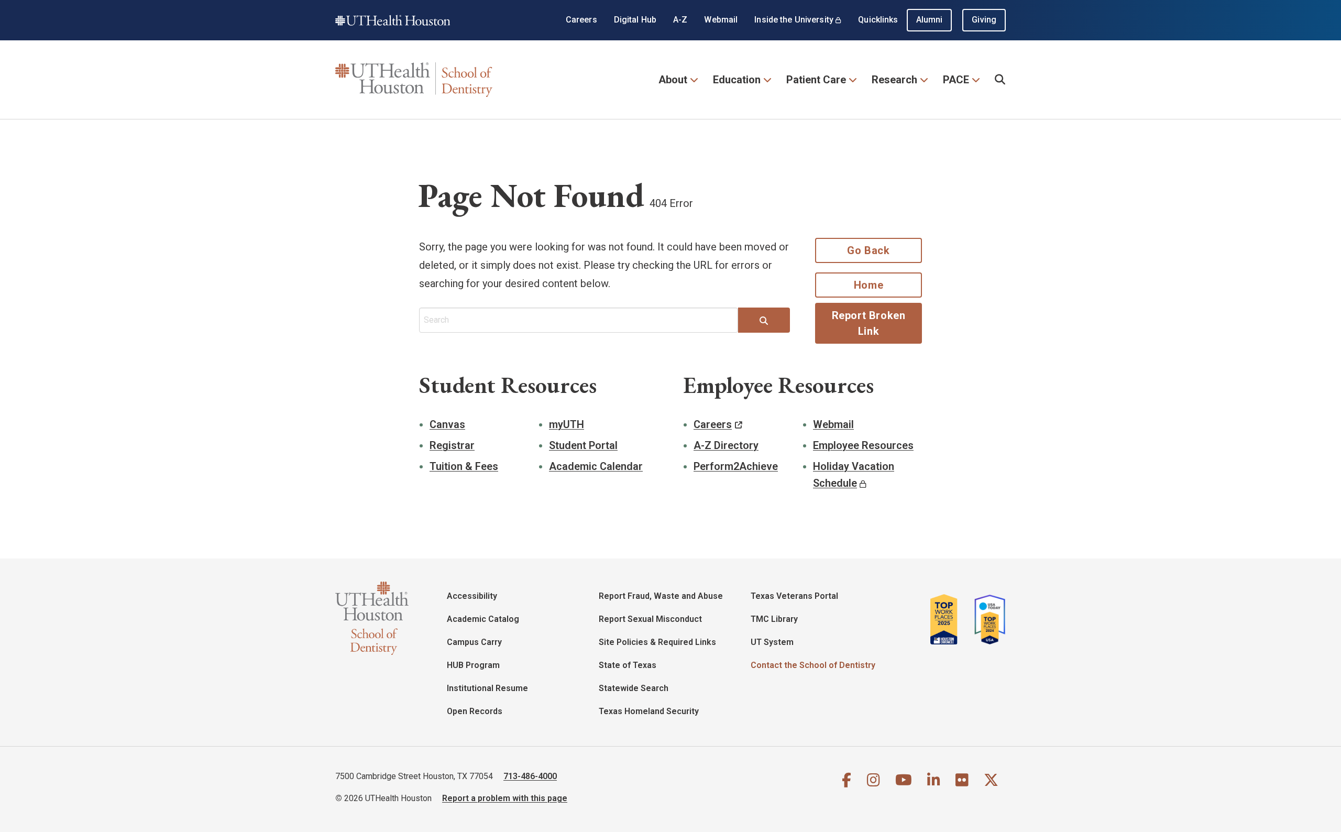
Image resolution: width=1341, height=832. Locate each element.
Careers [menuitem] (581, 20)
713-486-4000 (530, 776)
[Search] (764, 321)
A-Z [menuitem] (680, 20)
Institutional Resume (487, 688)
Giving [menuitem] (984, 20)
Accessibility (472, 596)
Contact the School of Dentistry (813, 665)
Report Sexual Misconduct (650, 619)
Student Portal (583, 445)
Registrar (452, 445)
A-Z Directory (726, 445)
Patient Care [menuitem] (816, 79)
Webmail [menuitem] (721, 20)
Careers (713, 424)
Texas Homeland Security (649, 711)
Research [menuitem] (894, 79)
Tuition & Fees (464, 466)
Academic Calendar (596, 466)
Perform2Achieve (736, 466)
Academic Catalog (483, 619)
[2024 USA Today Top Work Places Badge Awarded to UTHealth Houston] (987, 619)
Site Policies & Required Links (657, 642)
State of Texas (627, 665)
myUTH (566, 424)
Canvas (447, 424)
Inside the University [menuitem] (793, 20)
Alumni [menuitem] (929, 20)
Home (868, 285)
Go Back (868, 250)
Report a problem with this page (504, 798)
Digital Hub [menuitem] (635, 20)
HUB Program (473, 665)
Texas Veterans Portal (794, 596)
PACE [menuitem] (956, 79)
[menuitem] (1000, 79)
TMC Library (774, 619)
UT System (772, 642)
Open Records (474, 711)
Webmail (833, 424)
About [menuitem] (672, 79)
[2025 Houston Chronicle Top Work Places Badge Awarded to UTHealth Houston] (948, 619)
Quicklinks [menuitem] (878, 20)
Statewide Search (633, 688)
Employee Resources (863, 445)
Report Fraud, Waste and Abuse (661, 596)
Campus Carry (474, 642)
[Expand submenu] (693, 78)
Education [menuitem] (737, 79)
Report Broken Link (869, 323)
